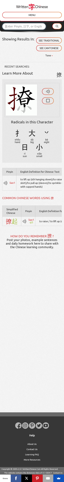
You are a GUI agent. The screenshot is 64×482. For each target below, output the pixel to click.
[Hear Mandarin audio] (48, 91)
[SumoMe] (58, 478)
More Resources (32, 459)
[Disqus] (32, 298)
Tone (48, 55)
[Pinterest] (37, 478)
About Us (32, 444)
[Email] (48, 478)
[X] (26, 478)
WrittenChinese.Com (31, 469)
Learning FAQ (32, 454)
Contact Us (32, 449)
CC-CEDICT (47, 473)
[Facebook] (16, 478)
